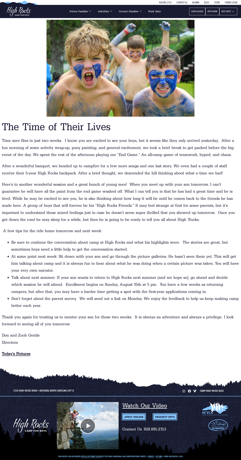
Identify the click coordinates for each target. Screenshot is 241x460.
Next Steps (226, 11)
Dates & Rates (197, 11)
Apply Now (212, 11)
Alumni (195, 2)
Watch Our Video (144, 405)
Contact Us (181, 2)
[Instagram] (183, 390)
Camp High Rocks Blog (212, 390)
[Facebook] (189, 390)
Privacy (151, 456)
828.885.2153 (165, 2)
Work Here (154, 11)
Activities (103, 11)
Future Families (79, 11)
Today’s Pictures (16, 353)
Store (217, 2)
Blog (206, 2)
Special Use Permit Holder (91, 456)
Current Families (128, 11)
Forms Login (231, 2)
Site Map (159, 456)
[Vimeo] (194, 390)
